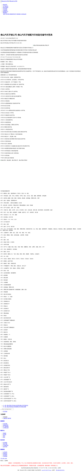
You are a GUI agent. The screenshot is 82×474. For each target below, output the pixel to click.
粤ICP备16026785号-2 (60, 470)
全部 (4, 14)
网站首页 (5, 4)
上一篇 (15, 405)
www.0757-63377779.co (46, 470)
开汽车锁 (5, 411)
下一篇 (14, 406)
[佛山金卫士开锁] (41, 1)
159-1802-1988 (4, 458)
